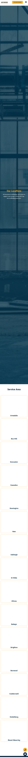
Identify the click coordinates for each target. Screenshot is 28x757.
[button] (26, 2)
